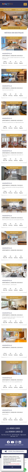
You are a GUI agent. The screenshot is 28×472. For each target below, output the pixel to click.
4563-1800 (13, 428)
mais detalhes (14, 38)
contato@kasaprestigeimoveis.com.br (14, 444)
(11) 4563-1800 (8, 9)
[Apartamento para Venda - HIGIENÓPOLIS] (14, 43)
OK (12, 467)
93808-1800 (13, 431)
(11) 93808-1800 (19, 9)
